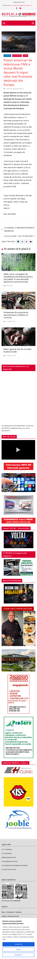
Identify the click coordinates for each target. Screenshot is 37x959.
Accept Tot (18, 944)
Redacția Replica (19, 89)
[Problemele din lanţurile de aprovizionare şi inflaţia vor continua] (18, 293)
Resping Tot (18, 955)
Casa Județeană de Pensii (10, 861)
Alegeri (18, 949)
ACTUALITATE (7, 55)
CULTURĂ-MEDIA (17, 55)
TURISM (25, 55)
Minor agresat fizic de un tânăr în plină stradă (17, 350)
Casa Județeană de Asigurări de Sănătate (15, 865)
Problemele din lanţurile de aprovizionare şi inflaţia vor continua (16, 315)
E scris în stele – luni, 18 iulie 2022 (18, 236)
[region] (18, 938)
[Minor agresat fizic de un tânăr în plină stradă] (18, 329)
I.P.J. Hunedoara (7, 853)
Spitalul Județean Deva (9, 857)
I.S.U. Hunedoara (7, 849)
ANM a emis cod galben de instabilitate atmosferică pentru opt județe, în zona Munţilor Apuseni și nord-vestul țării (18, 278)
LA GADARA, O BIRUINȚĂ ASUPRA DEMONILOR (19, 229)
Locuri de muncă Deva (9, 869)
